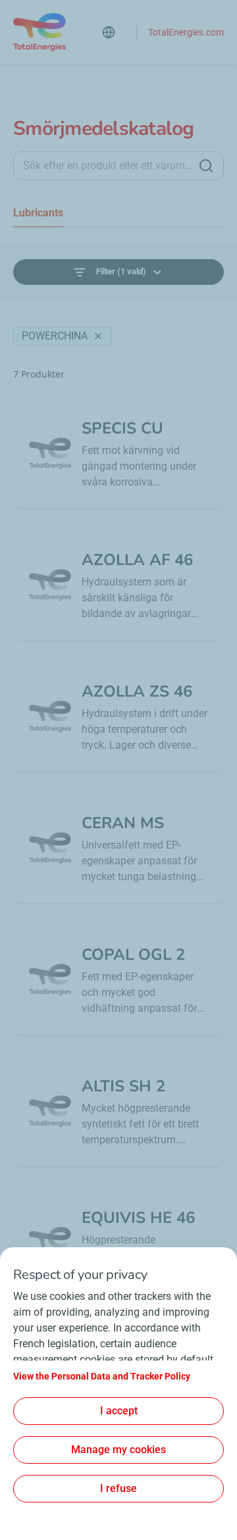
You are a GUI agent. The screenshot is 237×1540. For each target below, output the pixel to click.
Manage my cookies (118, 1449)
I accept (119, 1410)
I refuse (118, 1488)
